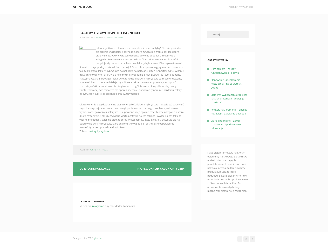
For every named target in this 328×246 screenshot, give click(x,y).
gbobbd (98, 238)
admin (96, 38)
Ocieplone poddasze (94, 168)
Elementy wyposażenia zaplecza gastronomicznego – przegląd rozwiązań (229, 98)
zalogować (98, 206)
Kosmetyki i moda (99, 150)
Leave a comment (115, 38)
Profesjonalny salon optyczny (161, 168)
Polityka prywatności (241, 7)
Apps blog (82, 7)
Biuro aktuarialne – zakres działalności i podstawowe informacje (226, 124)
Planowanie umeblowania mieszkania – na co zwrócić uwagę (226, 83)
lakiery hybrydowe (99, 131)
